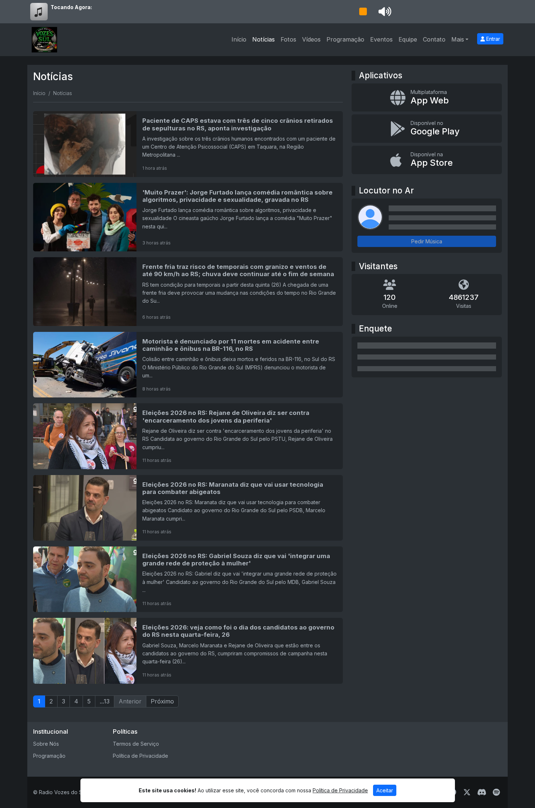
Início (238, 39)
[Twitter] (467, 792)
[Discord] (481, 792)
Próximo (162, 701)
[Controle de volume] (384, 11)
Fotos (288, 39)
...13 (105, 701)
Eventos (381, 39)
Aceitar (384, 790)
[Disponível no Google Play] (427, 128)
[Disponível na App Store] (427, 160)
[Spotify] (496, 792)
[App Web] (427, 97)
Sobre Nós (46, 744)
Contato (434, 39)
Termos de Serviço (136, 744)
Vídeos (311, 39)
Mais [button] (457, 39)
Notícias (263, 39)
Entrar (492, 39)
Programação (345, 39)
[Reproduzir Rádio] (363, 11)
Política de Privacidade (140, 756)
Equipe (408, 39)
